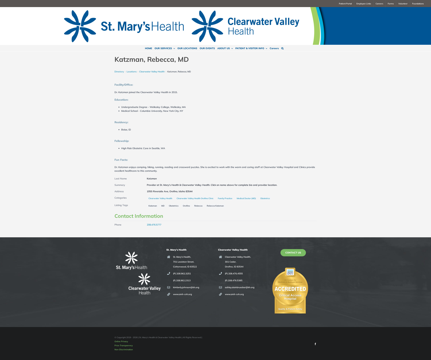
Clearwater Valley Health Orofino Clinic (195, 198)
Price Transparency (123, 345)
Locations (132, 71)
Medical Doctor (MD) (246, 198)
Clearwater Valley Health (152, 71)
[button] (282, 48)
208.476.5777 (154, 224)
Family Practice (225, 198)
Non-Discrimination (123, 349)
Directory (119, 71)
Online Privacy (121, 341)
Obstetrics (265, 198)
